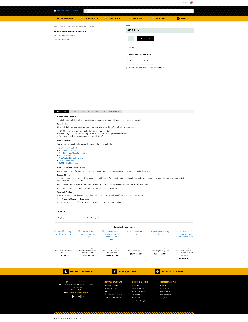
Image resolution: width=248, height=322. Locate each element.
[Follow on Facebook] (70, 296)
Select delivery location (140, 54)
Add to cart (145, 38)
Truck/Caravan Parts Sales (113, 294)
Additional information (90, 111)
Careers (106, 291)
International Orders (110, 288)
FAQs (74, 111)
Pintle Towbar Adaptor (67, 155)
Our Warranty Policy (138, 291)
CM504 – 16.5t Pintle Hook (68, 163)
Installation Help (164, 291)
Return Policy (136, 295)
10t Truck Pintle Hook (66, 160)
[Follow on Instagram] (74, 296)
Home (56, 27)
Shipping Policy (136, 298)
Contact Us (162, 285)
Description (61, 111)
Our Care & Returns (111, 111)
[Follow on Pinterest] (83, 296)
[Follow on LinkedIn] (79, 296)
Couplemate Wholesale (111, 285)
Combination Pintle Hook (68, 148)
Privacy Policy (163, 298)
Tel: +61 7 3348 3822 (76, 287)
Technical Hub (164, 288)
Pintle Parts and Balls (67, 27)
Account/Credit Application (140, 301)
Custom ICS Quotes (138, 288)
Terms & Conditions (165, 295)
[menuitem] (181, 3)
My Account (135, 285)
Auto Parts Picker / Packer (113, 297)
